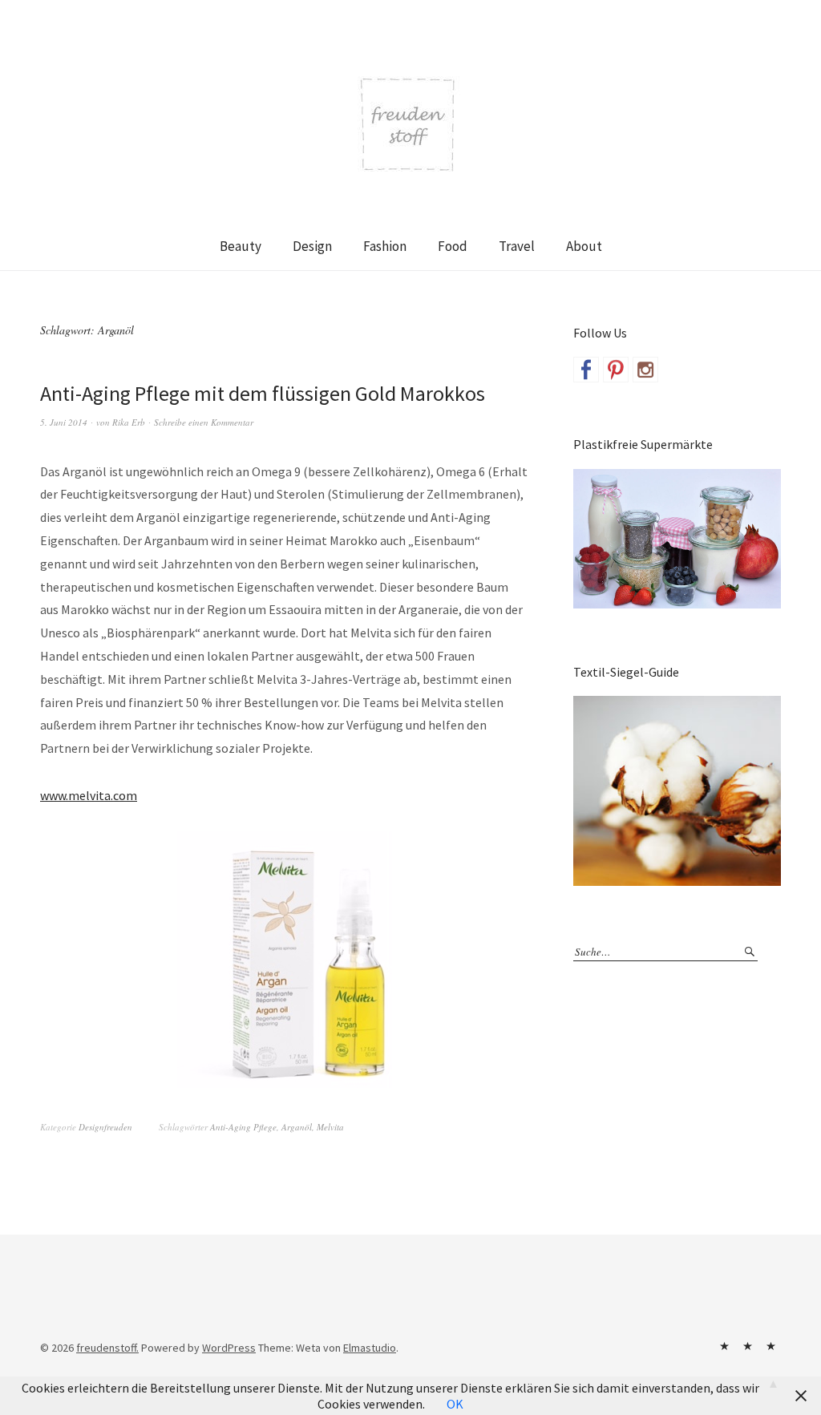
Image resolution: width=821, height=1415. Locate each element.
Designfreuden (105, 1127)
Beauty (240, 246)
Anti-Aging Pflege (243, 1127)
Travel (517, 246)
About (584, 246)
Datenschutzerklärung (770, 1346)
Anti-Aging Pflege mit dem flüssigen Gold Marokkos (262, 393)
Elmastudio (369, 1347)
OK (455, 1404)
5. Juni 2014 (63, 422)
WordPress (229, 1347)
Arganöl (296, 1127)
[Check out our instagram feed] (645, 369)
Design (312, 246)
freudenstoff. (107, 1347)
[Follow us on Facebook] (586, 369)
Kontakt (724, 1346)
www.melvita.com (88, 795)
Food (452, 246)
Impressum (747, 1346)
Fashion (384, 246)
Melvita (330, 1127)
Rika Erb (128, 422)
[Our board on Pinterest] (616, 369)
